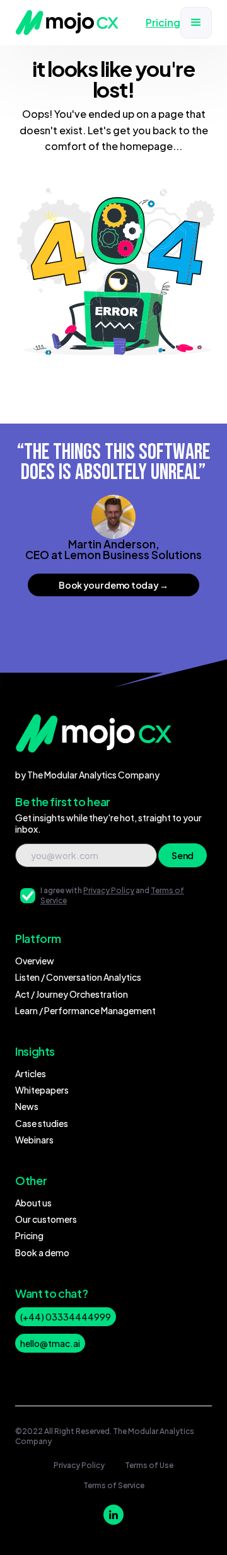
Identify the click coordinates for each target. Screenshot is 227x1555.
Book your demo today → (113, 585)
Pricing (29, 1235)
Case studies (41, 1123)
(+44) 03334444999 (65, 1316)
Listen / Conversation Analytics (78, 977)
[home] (67, 22)
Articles (30, 1073)
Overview (34, 960)
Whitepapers (42, 1089)
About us (33, 1202)
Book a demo (42, 1252)
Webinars (34, 1139)
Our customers (46, 1219)
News (26, 1106)
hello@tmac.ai (50, 1343)
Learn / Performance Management (85, 1010)
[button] (196, 22)
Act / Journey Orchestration (71, 994)
